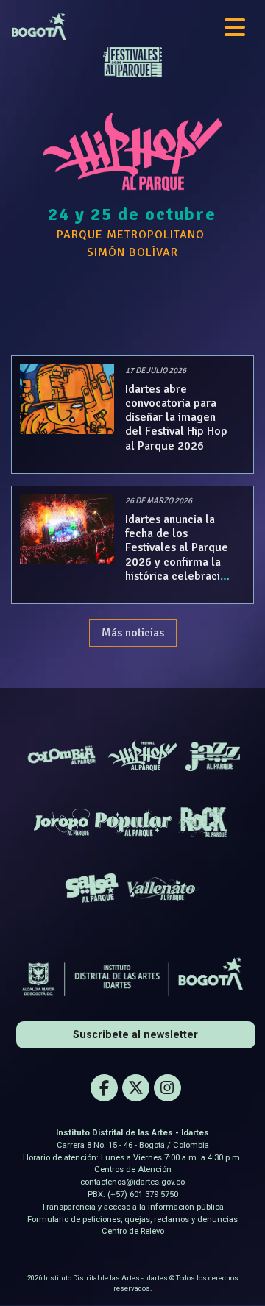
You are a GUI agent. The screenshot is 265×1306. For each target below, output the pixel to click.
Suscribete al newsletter (135, 1035)
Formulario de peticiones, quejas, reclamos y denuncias (132, 1219)
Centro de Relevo (133, 1231)
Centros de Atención (133, 1169)
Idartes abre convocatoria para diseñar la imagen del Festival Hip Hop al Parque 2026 (176, 417)
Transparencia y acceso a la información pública (132, 1207)
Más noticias (133, 632)
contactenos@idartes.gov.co (132, 1182)
